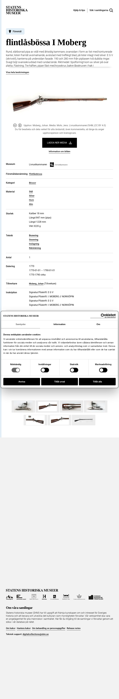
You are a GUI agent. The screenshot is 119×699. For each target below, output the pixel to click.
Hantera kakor (24, 628)
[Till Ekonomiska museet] (21, 597)
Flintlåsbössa (35, 174)
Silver (31, 195)
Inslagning (34, 244)
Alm (31, 204)
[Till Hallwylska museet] (34, 597)
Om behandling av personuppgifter (48, 628)
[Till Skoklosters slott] (66, 597)
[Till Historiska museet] (44, 597)
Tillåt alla (97, 381)
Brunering (33, 235)
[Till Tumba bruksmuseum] (79, 597)
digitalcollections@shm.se (36, 634)
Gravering (33, 239)
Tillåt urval (59, 381)
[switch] (45, 370)
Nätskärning (35, 248)
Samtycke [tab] (21, 324)
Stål (31, 191)
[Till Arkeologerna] (9, 597)
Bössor (32, 183)
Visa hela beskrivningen (17, 72)
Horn (31, 200)
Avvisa (21, 381)
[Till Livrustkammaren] (54, 597)
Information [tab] (59, 324)
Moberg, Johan (36, 283)
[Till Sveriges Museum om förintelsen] (96, 597)
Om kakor (10, 628)
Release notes (74, 628)
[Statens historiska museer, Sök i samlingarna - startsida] (17, 10)
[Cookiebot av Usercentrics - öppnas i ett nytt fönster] (103, 316)
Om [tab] (98, 324)
